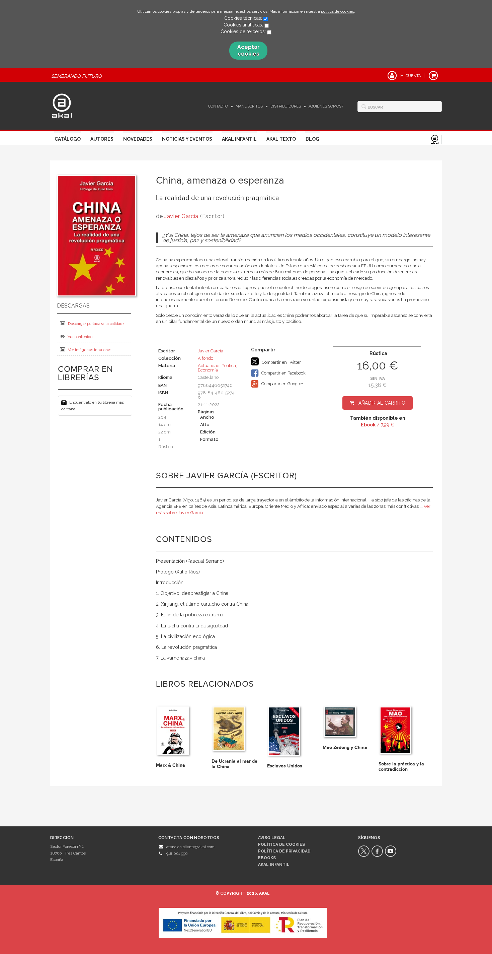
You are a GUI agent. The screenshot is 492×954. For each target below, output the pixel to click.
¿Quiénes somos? (326, 106)
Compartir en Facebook (283, 373)
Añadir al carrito (381, 403)
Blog (312, 139)
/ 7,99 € (377, 424)
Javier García (181, 216)
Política (229, 365)
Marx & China (170, 765)
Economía (208, 369)
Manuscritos (249, 106)
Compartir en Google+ (281, 383)
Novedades (137, 139)
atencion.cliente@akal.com (190, 846)
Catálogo (68, 139)
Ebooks (267, 858)
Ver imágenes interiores (89, 349)
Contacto (218, 106)
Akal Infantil (239, 139)
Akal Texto (281, 139)
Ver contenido (80, 336)
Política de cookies (281, 844)
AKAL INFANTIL (274, 864)
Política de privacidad (284, 851)
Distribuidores (285, 106)
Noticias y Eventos (187, 139)
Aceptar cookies (248, 50)
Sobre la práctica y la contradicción (401, 766)
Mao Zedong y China (345, 747)
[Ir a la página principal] (62, 104)
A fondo (205, 358)
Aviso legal (271, 837)
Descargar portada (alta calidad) (96, 323)
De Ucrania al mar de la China (234, 763)
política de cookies (337, 11)
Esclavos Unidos (284, 766)
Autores (101, 139)
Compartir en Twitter (281, 362)
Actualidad (209, 365)
